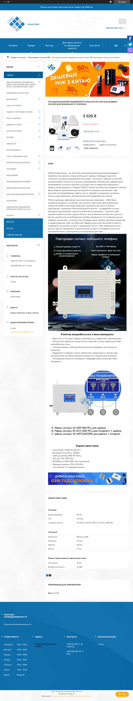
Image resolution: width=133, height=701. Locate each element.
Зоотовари (11, 169)
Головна (13, 45)
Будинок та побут (14, 125)
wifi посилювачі (13, 150)
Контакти (94, 45)
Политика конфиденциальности (17, 624)
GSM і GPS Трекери (14, 106)
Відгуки (10, 222)
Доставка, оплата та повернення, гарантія (71, 45)
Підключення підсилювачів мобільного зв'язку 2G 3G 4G (18, 208)
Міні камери (11, 99)
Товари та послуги (18, 57)
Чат (124, 694)
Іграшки (10, 137)
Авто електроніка (14, 131)
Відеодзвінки (12, 175)
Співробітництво (14, 235)
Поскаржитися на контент (61, 696)
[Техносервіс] (16, 31)
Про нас (49, 45)
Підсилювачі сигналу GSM (39, 57)
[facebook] (47, 576)
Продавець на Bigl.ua (67, 694)
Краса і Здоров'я (13, 118)
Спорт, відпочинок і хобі (16, 156)
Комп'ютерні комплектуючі (18, 163)
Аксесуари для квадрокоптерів (20, 194)
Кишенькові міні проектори (18, 188)
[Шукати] (122, 21)
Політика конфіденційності (82, 696)
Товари (31, 45)
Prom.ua (79, 691)
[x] (50, 576)
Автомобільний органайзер (18, 182)
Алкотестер (11, 144)
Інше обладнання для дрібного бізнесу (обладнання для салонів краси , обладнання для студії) (20, 84)
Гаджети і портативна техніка (19, 112)
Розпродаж (11, 201)
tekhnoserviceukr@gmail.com (22, 332)
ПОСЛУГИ (10, 215)
